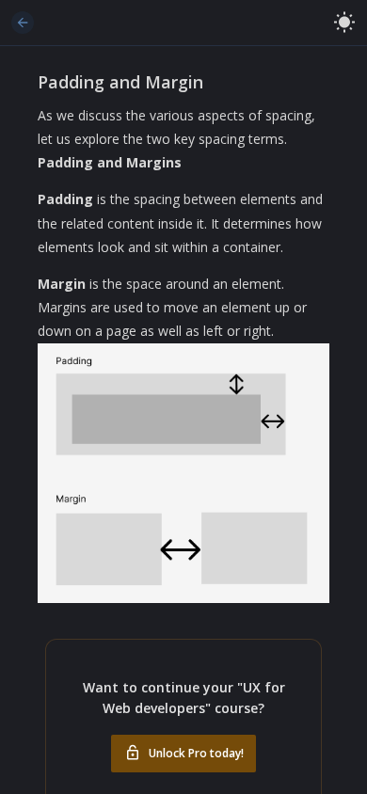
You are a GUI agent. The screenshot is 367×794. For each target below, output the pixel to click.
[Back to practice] (22, 22)
